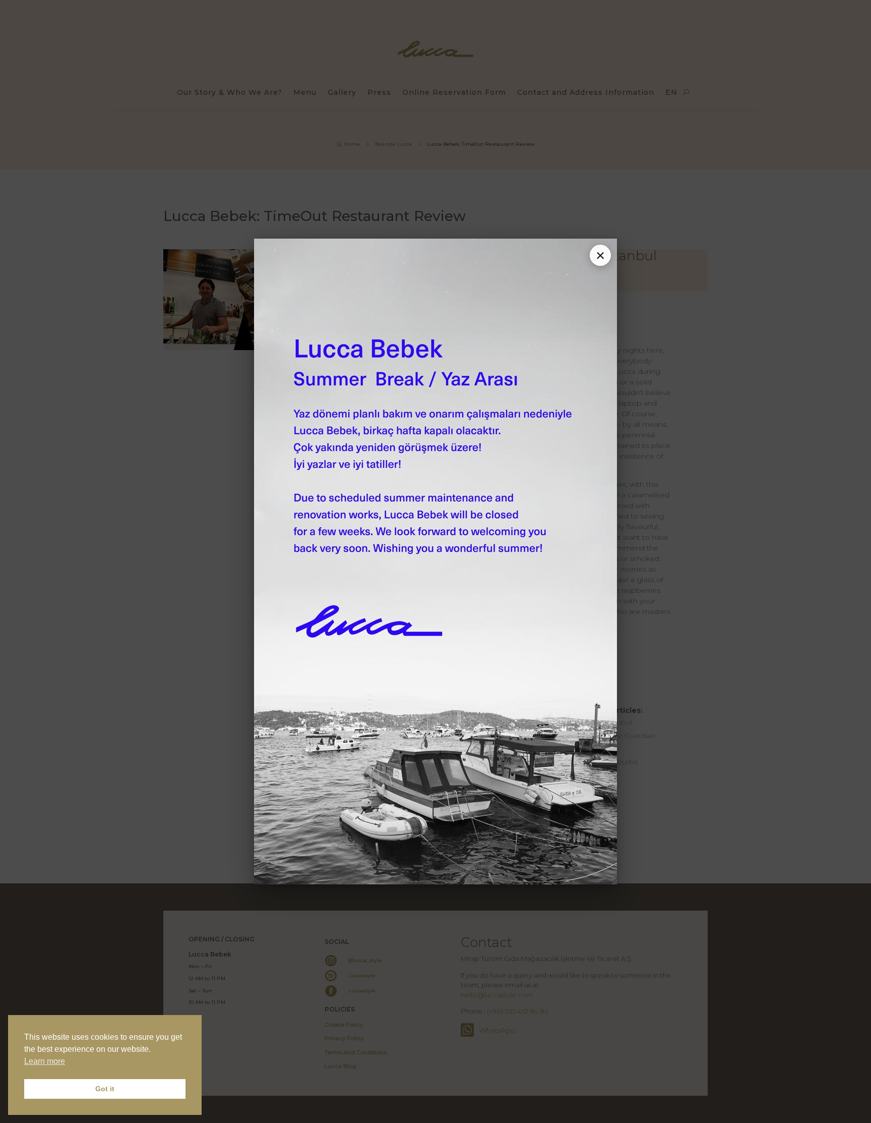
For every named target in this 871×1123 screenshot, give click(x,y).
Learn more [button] (44, 1061)
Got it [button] (104, 1089)
